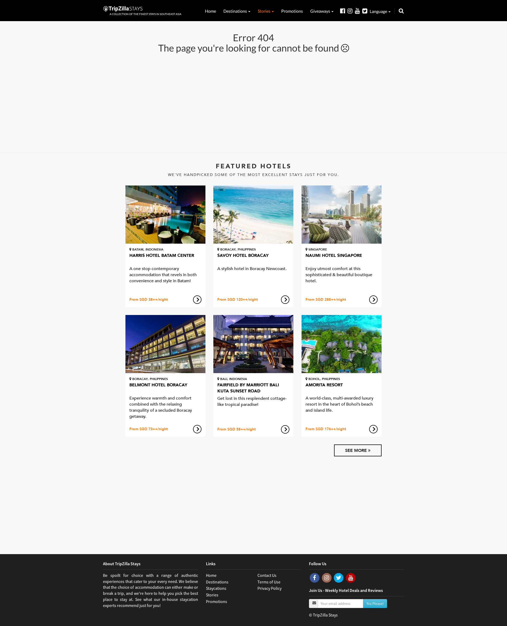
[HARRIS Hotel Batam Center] (165, 215)
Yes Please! (375, 603)
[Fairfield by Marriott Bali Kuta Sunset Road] (253, 344)
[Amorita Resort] (342, 344)
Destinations (235, 10)
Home (210, 10)
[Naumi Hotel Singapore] (342, 215)
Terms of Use (268, 582)
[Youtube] (358, 10)
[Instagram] (351, 10)
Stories (264, 10)
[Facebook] (344, 10)
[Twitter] (366, 10)
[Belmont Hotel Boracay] (165, 344)
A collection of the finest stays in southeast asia (145, 14)
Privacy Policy (269, 588)
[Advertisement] (253, 102)
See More (356, 450)
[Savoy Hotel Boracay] (253, 215)
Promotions (292, 10)
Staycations (216, 588)
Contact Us (266, 575)
